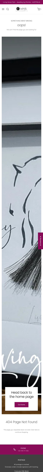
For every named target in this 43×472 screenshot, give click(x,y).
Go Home (21, 405)
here (36, 430)
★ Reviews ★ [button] (41, 241)
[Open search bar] (8, 9)
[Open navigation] (3, 9)
